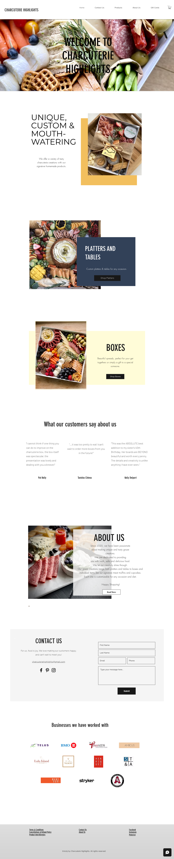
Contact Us (83, 829)
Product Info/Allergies (37, 834)
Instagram (132, 832)
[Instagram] (53, 670)
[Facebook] (41, 670)
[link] (170, 7)
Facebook (132, 829)
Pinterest (132, 834)
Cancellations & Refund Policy (40, 832)
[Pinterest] (47, 670)
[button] (65, 254)
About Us (82, 832)
